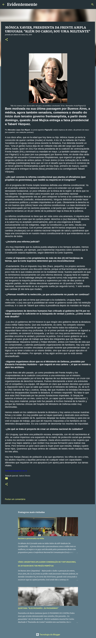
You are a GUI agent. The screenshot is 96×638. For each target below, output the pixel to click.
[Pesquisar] (40, 4)
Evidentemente (22, 4)
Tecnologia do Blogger (49, 634)
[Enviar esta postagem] (6, 479)
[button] (6, 39)
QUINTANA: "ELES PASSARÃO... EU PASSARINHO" (38, 608)
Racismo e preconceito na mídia (31, 538)
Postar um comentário (15, 499)
